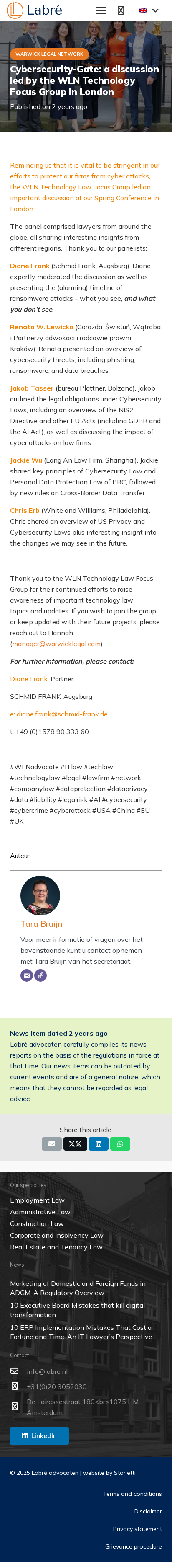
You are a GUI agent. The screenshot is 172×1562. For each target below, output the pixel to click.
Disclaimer (148, 1511)
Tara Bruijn (41, 924)
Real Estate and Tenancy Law (56, 1247)
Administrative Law (40, 1212)
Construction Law (37, 1223)
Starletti (125, 1473)
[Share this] (75, 1144)
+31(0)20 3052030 (57, 1386)
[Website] (40, 975)
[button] (101, 10)
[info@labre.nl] (18, 1371)
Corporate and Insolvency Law (57, 1235)
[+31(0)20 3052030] (18, 1386)
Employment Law (37, 1200)
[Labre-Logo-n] (34, 10)
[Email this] (52, 1144)
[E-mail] (26, 975)
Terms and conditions (132, 1493)
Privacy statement (137, 1529)
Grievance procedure (133, 1546)
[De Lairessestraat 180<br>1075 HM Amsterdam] (18, 1407)
